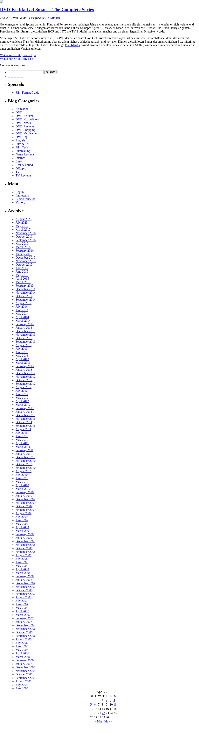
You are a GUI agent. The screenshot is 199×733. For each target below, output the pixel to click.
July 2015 (22, 268)
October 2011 (24, 422)
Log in (20, 192)
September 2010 (26, 467)
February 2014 (25, 324)
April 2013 (22, 359)
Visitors (20, 202)
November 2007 (26, 586)
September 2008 (26, 551)
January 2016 (24, 254)
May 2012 (22, 397)
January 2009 (24, 537)
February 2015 (25, 285)
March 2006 (23, 656)
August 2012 (23, 387)
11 (114, 704)
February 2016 (25, 250)
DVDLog (22, 137)
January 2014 (24, 327)
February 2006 (25, 660)
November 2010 (26, 460)
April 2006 (22, 653)
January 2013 (24, 369)
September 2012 (26, 383)
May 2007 (22, 607)
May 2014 (22, 313)
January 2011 (24, 453)
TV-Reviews (23, 175)
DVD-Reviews (25, 126)
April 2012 (22, 401)
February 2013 (25, 366)
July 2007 (22, 600)
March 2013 (23, 362)
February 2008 (25, 576)
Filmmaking (23, 151)
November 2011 (25, 418)
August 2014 (23, 303)
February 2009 (25, 534)
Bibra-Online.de (25, 199)
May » (108, 721)
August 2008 (23, 555)
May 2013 (22, 355)
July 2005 (22, 684)
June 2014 (22, 310)
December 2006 (25, 625)
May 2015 (22, 275)
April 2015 (22, 278)
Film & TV (22, 144)
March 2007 (23, 614)
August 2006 (23, 639)
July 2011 (21, 432)
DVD (19, 112)
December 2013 (25, 331)
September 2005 (26, 677)
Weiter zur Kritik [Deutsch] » (18, 55)
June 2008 (22, 562)
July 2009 (22, 516)
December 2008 (25, 541)
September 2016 (26, 240)
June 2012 (22, 394)
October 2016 (24, 236)
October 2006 (24, 632)
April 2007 (22, 611)
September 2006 (26, 635)
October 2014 (24, 296)
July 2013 (22, 348)
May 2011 (22, 439)
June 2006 (22, 646)
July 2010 (22, 474)
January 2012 (24, 411)
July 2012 (22, 390)
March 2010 (23, 488)
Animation (22, 109)
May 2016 (22, 243)
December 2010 (25, 457)
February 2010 (25, 492)
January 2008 (24, 579)
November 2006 (26, 628)
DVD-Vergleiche (26, 133)
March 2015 (23, 282)
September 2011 (25, 425)
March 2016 (23, 247)
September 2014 (26, 299)
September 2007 (26, 593)
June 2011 (22, 436)
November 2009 (26, 502)
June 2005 (22, 688)
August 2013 (23, 345)
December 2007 (25, 583)
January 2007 (24, 621)
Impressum (22, 195)
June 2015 (22, 271)
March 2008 (23, 572)
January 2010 (24, 495)
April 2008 (22, 569)
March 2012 (23, 404)
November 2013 (26, 334)
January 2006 (24, 663)
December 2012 (25, 373)
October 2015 (24, 264)
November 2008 (26, 544)
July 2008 (22, 558)
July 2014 (22, 306)
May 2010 (22, 481)
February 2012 (25, 408)
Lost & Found (24, 165)
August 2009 (23, 513)
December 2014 (25, 289)
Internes (20, 158)
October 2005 (24, 674)
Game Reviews (25, 154)
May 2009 (22, 523)
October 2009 (24, 506)
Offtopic (21, 168)
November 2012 (26, 376)
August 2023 (23, 219)
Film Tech (22, 147)
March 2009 (23, 530)
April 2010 (22, 485)
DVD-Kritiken (51, 17)
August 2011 (23, 429)
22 (103, 713)
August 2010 (23, 471)
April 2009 (22, 527)
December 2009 (25, 499)
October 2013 (24, 338)
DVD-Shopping (25, 130)
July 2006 (22, 642)
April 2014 (22, 317)
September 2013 (26, 341)
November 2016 (26, 233)
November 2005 (26, 670)
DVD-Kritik (72, 45)
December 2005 (25, 667)
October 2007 (24, 590)
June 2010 (22, 478)
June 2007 (22, 604)
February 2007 (25, 618)
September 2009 (26, 509)
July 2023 (22, 222)
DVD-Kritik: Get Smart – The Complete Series (47, 9)
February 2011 (24, 450)
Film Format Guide (27, 92)
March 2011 (23, 446)
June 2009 (22, 520)
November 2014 (26, 292)
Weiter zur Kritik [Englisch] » (18, 58)
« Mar (98, 721)
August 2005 (23, 681)
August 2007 (23, 597)
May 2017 (22, 226)
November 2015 (26, 261)
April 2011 (22, 443)
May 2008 (22, 565)
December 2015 (25, 257)
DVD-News (23, 123)
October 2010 (24, 464)
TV (18, 172)
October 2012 (24, 380)
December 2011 (25, 415)
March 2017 (23, 229)
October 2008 (24, 548)
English (20, 140)
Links (19, 161)
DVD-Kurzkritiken (27, 119)
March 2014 (23, 320)
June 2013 (22, 352)
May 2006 (22, 649)
